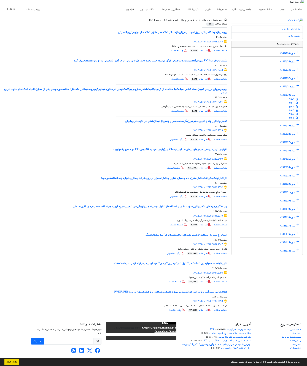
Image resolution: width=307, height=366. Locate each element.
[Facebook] (97, 351)
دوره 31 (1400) (287, 86)
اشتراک (37, 341)
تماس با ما (222, 9)
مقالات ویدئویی (147, 9)
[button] (228, 362)
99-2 (292, 114)
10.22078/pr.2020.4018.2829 (208, 130)
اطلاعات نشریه (265, 9)
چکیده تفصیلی (177, 50)
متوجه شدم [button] (12, 362)
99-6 (292, 99)
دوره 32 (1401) (287, 78)
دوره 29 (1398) (287, 125)
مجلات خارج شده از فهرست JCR (230, 329)
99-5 (292, 103)
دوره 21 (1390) (287, 192)
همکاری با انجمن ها (171, 9)
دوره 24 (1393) (287, 167)
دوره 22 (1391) (287, 184)
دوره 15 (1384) (287, 242)
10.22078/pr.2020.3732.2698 (208, 301)
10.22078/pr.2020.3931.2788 (208, 41)
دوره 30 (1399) (287, 94)
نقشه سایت (295, 348)
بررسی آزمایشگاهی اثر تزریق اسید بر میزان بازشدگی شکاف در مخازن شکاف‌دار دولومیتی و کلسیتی (172, 32)
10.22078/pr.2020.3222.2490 (208, 158)
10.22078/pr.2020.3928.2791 (208, 102)
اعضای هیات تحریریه (291, 336)
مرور (283, 9)
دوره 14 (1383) (287, 250)
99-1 (292, 118)
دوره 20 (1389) (287, 200)
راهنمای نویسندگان (241, 9)
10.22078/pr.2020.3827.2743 (208, 70)
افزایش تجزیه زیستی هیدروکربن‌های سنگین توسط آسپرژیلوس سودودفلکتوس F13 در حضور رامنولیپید (170, 149)
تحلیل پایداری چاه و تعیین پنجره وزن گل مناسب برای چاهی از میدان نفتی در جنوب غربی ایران (176, 121)
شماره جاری (294, 35)
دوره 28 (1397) (287, 134)
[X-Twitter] (89, 351)
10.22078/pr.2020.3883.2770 (208, 215)
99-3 (292, 110)
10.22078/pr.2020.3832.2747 (208, 244)
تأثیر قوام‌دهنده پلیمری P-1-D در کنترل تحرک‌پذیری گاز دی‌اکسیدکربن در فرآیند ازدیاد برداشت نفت (170, 263)
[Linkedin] (81, 351)
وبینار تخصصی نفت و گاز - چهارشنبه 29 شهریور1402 (226, 340)
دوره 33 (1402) (287, 69)
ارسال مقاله (295, 340)
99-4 (292, 106)
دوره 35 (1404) (287, 53)
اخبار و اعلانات (192, 9)
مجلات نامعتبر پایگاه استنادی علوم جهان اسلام (230, 333)
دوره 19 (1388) (287, 209)
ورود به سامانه (33, 9)
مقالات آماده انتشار (291, 29)
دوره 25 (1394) (287, 159)
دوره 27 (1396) (287, 142)
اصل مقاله (199, 50)
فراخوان (130, 9)
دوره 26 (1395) (287, 150)
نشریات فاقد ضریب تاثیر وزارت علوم (234, 336)
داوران (208, 9)
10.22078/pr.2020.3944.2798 (208, 272)
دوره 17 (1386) (287, 225)
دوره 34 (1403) (287, 61)
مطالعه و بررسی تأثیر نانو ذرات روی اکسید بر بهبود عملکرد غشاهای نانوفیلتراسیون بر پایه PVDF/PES (170, 291)
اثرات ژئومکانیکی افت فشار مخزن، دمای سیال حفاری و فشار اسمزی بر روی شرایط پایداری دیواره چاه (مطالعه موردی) (164, 178)
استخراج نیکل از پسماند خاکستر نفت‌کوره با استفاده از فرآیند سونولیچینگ (186, 234)
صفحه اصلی (296, 9)
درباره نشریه (295, 333)
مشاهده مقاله (220, 50)
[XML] (147, 20)
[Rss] (73, 351)
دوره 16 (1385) (287, 234)
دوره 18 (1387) (287, 217)
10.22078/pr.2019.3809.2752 (208, 187)
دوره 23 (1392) (287, 175)
